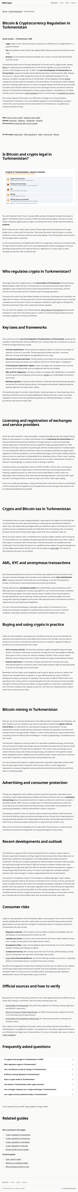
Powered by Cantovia (69, 1188)
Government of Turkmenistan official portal (22, 1018)
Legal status (18, 134)
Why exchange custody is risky (17, 1167)
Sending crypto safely (32, 118)
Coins (62, 3)
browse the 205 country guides (25, 123)
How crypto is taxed (14, 118)
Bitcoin (5, 67)
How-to (73, 3)
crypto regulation (31, 93)
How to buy (48, 134)
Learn (67, 3)
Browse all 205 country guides (17, 1149)
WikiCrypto (7, 3)
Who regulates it (30, 134)
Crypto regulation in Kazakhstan (18, 1135)
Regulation (54, 3)
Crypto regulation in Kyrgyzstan (18, 1138)
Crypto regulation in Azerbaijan (18, 1142)
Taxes (40, 134)
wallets (46, 375)
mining (67, 79)
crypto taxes (54, 548)
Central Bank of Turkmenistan (52, 310)
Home (4, 11)
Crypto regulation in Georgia (17, 1146)
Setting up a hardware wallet (17, 1163)
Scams (8, 958)
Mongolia (13, 120)
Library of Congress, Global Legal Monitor (22, 1012)
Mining (56, 134)
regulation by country (66, 93)
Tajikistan (21, 120)
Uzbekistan (30, 120)
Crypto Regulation (15, 11)
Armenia (39, 120)
